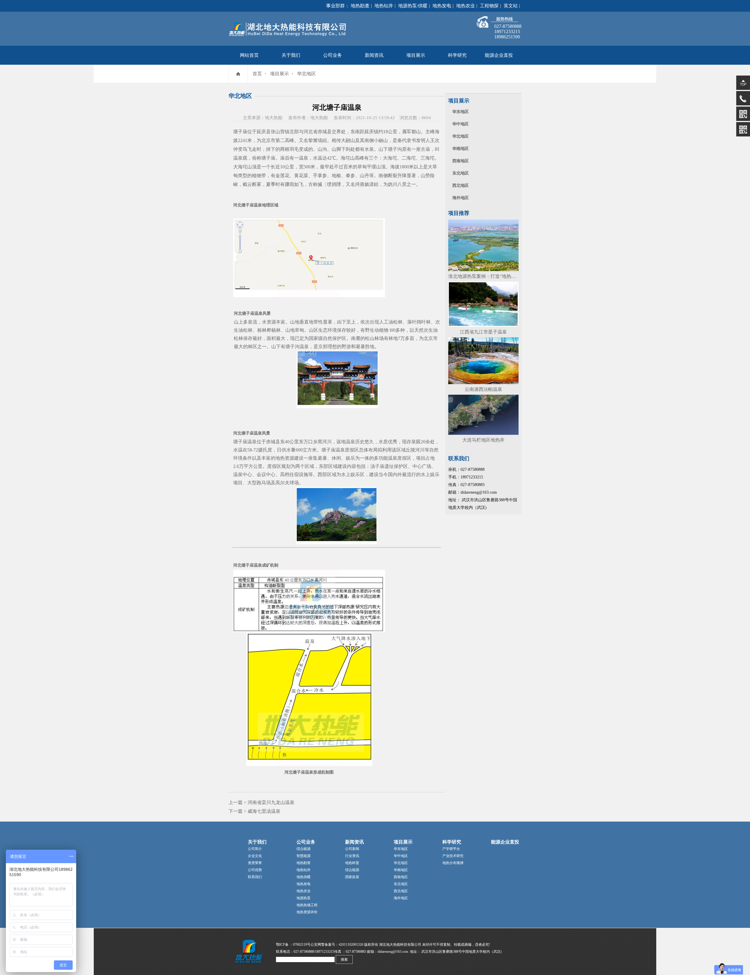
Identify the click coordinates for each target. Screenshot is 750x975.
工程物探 (489, 5)
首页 (257, 73)
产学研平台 (451, 849)
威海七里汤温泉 (264, 811)
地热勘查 (360, 5)
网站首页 (249, 55)
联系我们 (255, 877)
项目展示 (415, 55)
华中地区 (460, 124)
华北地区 (306, 73)
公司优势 (255, 870)
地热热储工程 (307, 905)
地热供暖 (303, 877)
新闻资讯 (374, 55)
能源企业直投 (499, 55)
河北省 (311, 131)
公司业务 (332, 55)
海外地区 (460, 198)
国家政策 (352, 877)
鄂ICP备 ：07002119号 (293, 944)
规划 (286, 466)
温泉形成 (313, 772)
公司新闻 (352, 849)
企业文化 (255, 856)
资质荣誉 (255, 863)
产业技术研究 (452, 856)
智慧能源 (303, 856)
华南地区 (460, 148)
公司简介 (255, 849)
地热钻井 (383, 5)
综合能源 (303, 849)
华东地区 (460, 112)
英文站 (511, 5)
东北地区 (460, 173)
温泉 (238, 157)
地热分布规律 (452, 863)
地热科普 (352, 863)
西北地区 (460, 185)
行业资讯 (352, 856)
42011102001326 (351, 944)
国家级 (316, 338)
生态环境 (327, 330)
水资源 (269, 321)
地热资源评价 (307, 912)
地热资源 (284, 458)
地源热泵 (303, 898)
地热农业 (465, 5)
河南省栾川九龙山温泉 (271, 802)
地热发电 (441, 5)
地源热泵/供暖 (412, 5)
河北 (237, 205)
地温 (345, 441)
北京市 (268, 140)
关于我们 (291, 55)
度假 (349, 449)
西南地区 (460, 161)
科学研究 (457, 55)
